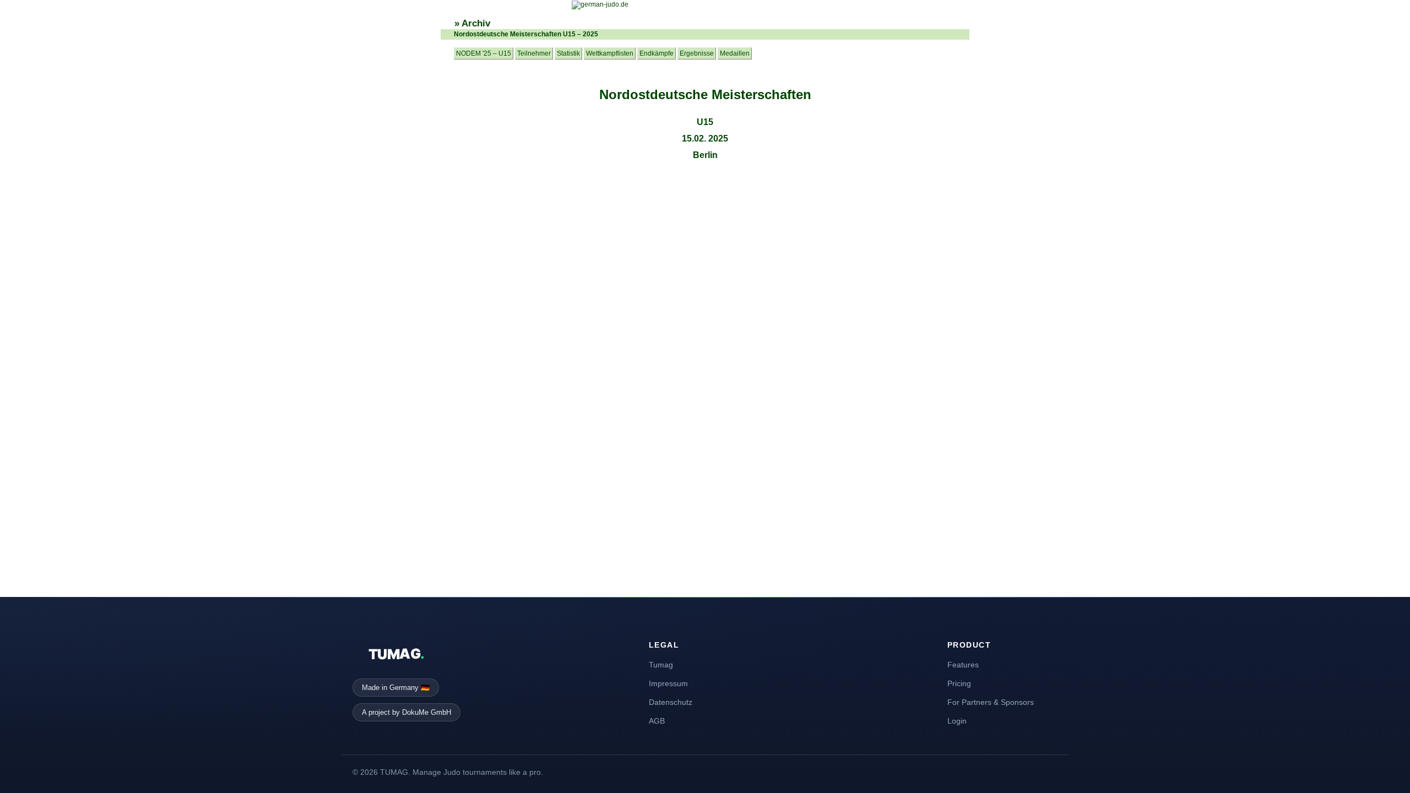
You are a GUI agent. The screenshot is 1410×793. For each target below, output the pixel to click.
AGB (657, 720)
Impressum (668, 683)
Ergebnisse (697, 53)
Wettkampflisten (609, 53)
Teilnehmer (534, 53)
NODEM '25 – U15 (483, 53)
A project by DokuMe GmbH (406, 712)
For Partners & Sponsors (990, 702)
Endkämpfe (656, 53)
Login (957, 720)
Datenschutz (670, 702)
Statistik (568, 53)
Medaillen (735, 53)
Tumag (661, 664)
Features (963, 664)
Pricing (959, 683)
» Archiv (472, 23)
